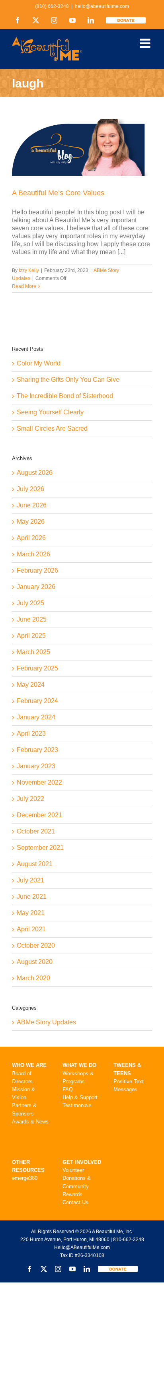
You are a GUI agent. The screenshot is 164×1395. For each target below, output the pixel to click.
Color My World (39, 363)
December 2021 (39, 815)
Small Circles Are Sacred (52, 428)
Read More (24, 286)
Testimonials (77, 1105)
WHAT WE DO (79, 1065)
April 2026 (31, 537)
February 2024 (37, 701)
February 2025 (37, 668)
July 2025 (30, 603)
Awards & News (30, 1122)
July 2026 (30, 489)
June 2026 (32, 505)
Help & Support (80, 1097)
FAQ (67, 1089)
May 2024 (31, 684)
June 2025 (32, 619)
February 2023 (37, 749)
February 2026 (37, 570)
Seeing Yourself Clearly (50, 412)
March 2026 (33, 554)
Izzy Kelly (29, 270)
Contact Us (75, 1202)
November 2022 (39, 782)
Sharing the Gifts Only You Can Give (68, 379)
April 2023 (31, 733)
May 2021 (31, 912)
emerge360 (24, 1178)
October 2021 (36, 831)
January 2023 (36, 766)
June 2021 (32, 896)
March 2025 (33, 652)
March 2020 (33, 978)
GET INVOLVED (81, 1162)
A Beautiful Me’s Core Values (58, 193)
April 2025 (31, 635)
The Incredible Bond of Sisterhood (65, 395)
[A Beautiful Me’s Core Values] (82, 147)
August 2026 (35, 472)
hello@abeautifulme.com (102, 6)
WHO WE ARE (29, 1065)
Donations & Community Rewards (76, 1186)
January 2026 (36, 586)
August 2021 (35, 864)
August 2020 (35, 961)
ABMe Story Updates (46, 1022)
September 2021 (40, 847)
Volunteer (73, 1170)
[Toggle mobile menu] (146, 43)
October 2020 (36, 945)
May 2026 (31, 521)
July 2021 (30, 880)
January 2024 (36, 717)
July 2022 (30, 798)
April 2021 (31, 929)
